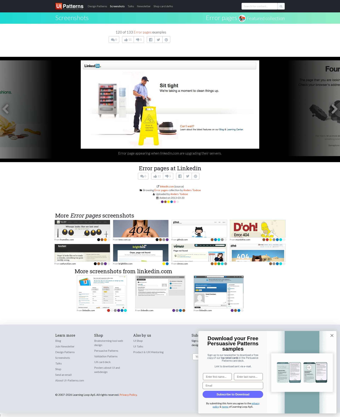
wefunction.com (68, 263)
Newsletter (144, 6)
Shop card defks (163, 6)
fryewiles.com (67, 239)
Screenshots (117, 6)
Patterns (97, 6)
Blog (58, 340)
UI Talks (138, 346)
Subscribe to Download (233, 394)
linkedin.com (167, 186)
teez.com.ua (125, 239)
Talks (131, 6)
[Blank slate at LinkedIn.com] (218, 294)
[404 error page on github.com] (257, 261)
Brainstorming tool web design (108, 343)
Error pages (221, 17)
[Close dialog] (332, 335)
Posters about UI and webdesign (107, 369)
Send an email (63, 374)
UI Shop (138, 340)
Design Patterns (65, 352)
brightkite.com (125, 263)
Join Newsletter (65, 346)
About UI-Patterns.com (69, 380)
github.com (182, 239)
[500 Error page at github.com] (199, 237)
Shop (58, 369)
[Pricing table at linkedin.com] (102, 293)
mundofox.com (243, 239)
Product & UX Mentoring (148, 352)
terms (225, 406)
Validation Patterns (106, 356)
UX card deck (102, 362)
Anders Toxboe (192, 190)
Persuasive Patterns (106, 350)
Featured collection (266, 18)
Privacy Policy (128, 394)
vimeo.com (182, 263)
